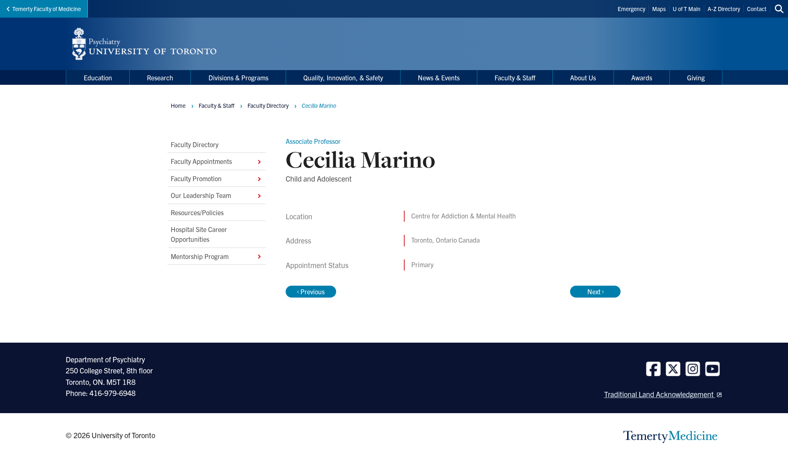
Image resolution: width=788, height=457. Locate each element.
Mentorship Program (200, 256)
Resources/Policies (197, 212)
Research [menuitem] (160, 77)
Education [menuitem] (98, 77)
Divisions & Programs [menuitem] (238, 77)
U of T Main (687, 8)
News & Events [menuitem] (439, 77)
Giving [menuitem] (696, 77)
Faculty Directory (194, 144)
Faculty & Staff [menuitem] (515, 77)
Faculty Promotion (196, 178)
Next (593, 291)
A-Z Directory (724, 8)
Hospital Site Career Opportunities (199, 234)
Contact (757, 8)
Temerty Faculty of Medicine (46, 8)
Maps (659, 8)
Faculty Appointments (201, 161)
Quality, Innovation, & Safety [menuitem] (343, 77)
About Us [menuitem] (583, 77)
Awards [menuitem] (641, 77)
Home (178, 105)
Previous (312, 291)
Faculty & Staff (216, 105)
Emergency (631, 8)
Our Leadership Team (201, 195)
